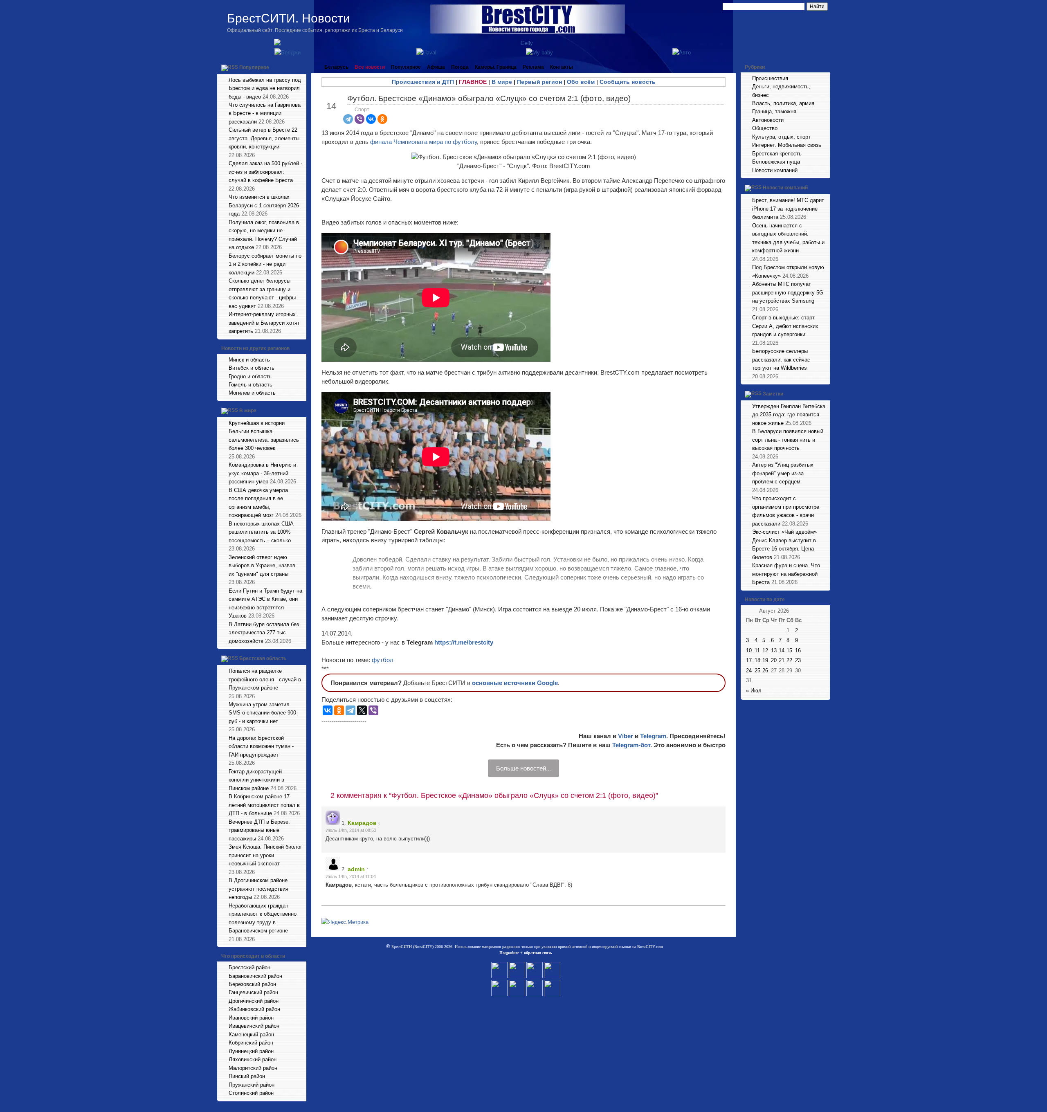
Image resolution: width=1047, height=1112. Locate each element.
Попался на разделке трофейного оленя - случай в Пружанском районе (265, 679)
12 (765, 650)
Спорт (362, 109)
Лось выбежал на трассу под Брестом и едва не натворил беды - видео (265, 88)
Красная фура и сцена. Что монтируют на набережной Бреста (786, 573)
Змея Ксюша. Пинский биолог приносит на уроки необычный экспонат (265, 855)
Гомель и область (250, 385)
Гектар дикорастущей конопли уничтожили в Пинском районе (256, 779)
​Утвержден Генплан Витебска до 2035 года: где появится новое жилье (788, 414)
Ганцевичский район (253, 992)
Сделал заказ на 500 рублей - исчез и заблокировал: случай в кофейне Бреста (265, 171)
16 (798, 650)
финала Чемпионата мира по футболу (423, 141)
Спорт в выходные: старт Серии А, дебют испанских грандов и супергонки (785, 326)
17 (749, 660)
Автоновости (768, 120)
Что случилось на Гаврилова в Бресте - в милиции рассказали (265, 113)
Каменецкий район (251, 1034)
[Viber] (359, 119)
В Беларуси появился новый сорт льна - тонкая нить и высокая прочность (787, 439)
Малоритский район (253, 1068)
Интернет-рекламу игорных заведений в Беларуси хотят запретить (264, 322)
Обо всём (581, 82)
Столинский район (251, 1093)
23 (798, 660)
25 (757, 670)
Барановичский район (255, 976)
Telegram (653, 735)
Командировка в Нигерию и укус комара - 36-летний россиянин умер (262, 473)
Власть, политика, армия (783, 103)
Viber (625, 735)
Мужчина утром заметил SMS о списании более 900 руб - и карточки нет (262, 712)
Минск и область (249, 360)
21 (781, 660)
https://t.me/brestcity (463, 642)
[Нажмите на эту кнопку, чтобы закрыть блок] (301, 67)
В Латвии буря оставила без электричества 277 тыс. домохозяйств (264, 632)
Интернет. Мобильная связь (786, 145)
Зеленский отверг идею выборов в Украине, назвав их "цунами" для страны (262, 565)
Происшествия (770, 78)
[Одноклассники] (382, 119)
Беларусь (336, 67)
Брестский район (249, 967)
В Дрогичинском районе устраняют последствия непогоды (258, 888)
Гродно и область (250, 376)
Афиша (436, 67)
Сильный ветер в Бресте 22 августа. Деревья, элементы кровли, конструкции (264, 138)
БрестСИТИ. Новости (288, 18)
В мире (247, 410)
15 (789, 650)
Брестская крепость (777, 154)
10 (749, 650)
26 (765, 670)
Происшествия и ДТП (423, 82)
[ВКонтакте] (371, 119)
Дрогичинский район (254, 1001)
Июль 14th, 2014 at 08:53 (351, 830)
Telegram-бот (631, 744)
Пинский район (247, 1076)
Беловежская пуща (776, 162)
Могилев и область (252, 393)
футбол (382, 659)
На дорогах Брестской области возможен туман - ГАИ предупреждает (261, 746)
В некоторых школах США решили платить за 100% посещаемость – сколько (261, 532)
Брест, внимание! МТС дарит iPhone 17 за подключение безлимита (788, 208)
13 (774, 650)
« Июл (754, 690)
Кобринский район (251, 1043)
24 (749, 670)
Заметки (773, 394)
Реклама (533, 67)
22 (789, 660)
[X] (362, 710)
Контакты (561, 67)
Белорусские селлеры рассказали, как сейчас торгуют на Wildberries (781, 359)
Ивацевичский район (254, 1026)
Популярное (254, 67)
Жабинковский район (254, 1009)
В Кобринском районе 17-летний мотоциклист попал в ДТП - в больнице (264, 804)
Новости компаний (775, 170)
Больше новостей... (523, 768)
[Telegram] (348, 119)
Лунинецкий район (251, 1051)
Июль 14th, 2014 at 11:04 (351, 876)
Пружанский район (251, 1085)
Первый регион (539, 82)
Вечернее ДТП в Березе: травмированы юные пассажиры (259, 830)
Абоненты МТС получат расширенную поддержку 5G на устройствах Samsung (787, 292)
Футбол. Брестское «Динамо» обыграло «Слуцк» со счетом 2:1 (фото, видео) (489, 98)
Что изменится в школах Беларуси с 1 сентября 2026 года (264, 205)
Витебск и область (251, 368)
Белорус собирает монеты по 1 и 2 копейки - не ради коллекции (265, 264)
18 (757, 660)
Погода (460, 67)
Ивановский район (251, 1018)
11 (757, 650)
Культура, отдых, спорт (781, 137)
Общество (764, 128)
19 (765, 660)
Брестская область (262, 658)
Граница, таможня (774, 111)
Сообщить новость (628, 82)
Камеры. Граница (496, 67)
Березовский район (252, 984)
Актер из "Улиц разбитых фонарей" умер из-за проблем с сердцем (782, 473)
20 (774, 660)
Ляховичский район (252, 1059)
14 (781, 650)
